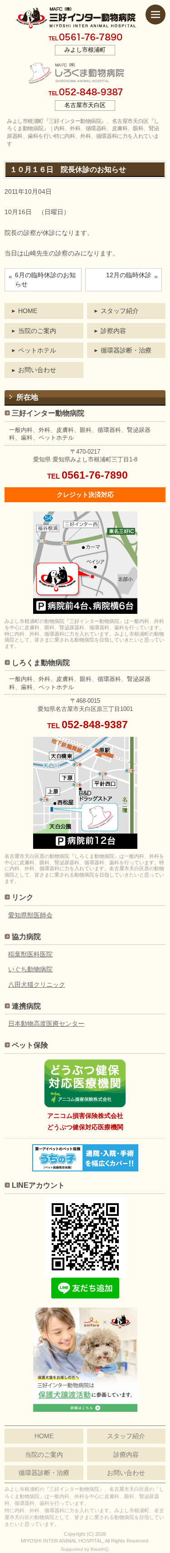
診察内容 (113, 330)
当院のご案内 (37, 330)
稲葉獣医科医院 (30, 954)
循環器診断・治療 (126, 350)
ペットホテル (37, 350)
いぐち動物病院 (30, 969)
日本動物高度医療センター (46, 1023)
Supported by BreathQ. (85, 1549)
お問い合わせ (37, 369)
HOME (27, 310)
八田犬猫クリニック (36, 984)
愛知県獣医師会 (30, 915)
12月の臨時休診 (128, 275)
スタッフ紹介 (120, 310)
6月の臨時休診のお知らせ (45, 279)
